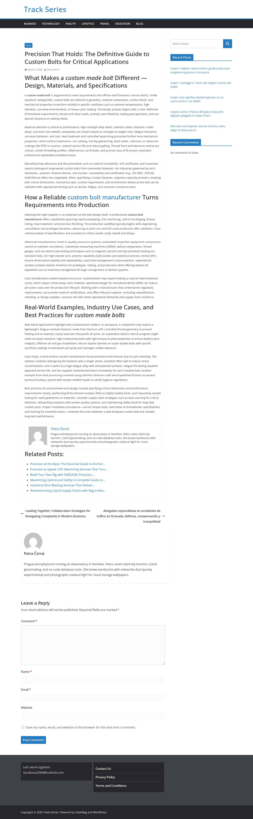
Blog (139, 23)
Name (26, 672)
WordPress (99, 812)
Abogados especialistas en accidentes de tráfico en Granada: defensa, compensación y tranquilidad (128, 516)
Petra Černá (53, 69)
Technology (51, 23)
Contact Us (103, 769)
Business (30, 23)
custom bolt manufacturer (104, 197)
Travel (104, 23)
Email (26, 690)
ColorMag (81, 812)
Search (227, 44)
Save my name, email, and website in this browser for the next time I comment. (81, 727)
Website (26, 708)
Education (122, 23)
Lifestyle (88, 23)
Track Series (45, 9)
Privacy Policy (105, 777)
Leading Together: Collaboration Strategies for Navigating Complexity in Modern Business (57, 513)
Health (71, 23)
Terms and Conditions (111, 786)
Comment (29, 621)
